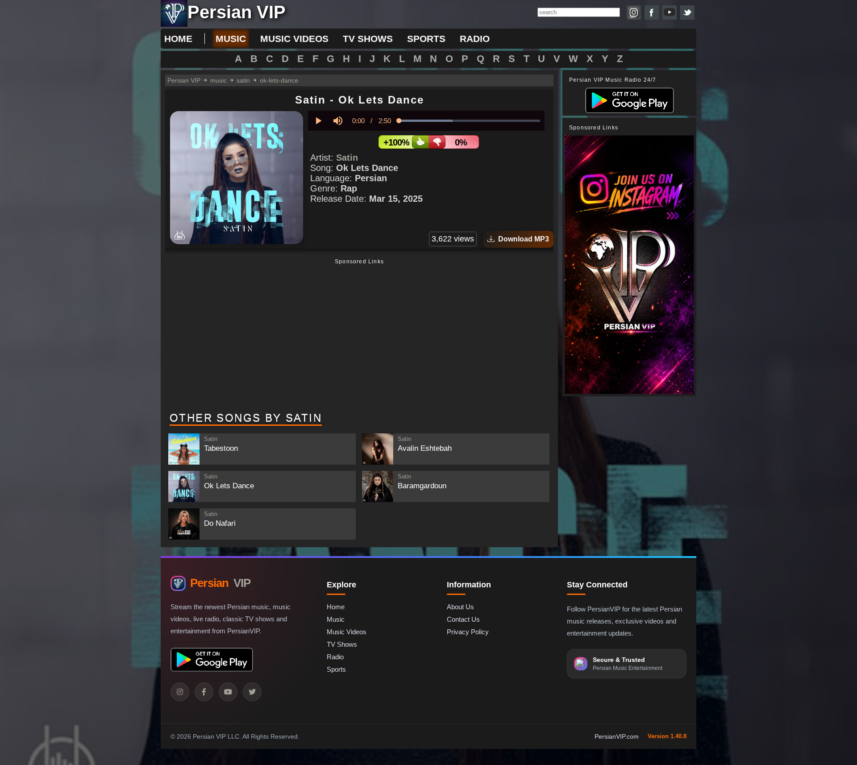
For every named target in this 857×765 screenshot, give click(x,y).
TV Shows (342, 644)
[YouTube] (228, 691)
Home (178, 38)
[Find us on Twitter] (687, 12)
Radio (335, 657)
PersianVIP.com (617, 736)
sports (426, 38)
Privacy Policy (468, 632)
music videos (294, 38)
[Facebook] (204, 691)
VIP (220, 583)
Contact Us (463, 619)
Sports (336, 669)
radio (475, 38)
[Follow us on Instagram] (634, 12)
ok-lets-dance (279, 80)
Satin (347, 157)
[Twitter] (252, 691)
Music (336, 619)
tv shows (368, 38)
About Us (460, 607)
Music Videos (346, 632)
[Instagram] (180, 691)
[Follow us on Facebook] (652, 12)
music (231, 38)
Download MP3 (522, 239)
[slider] (469, 121)
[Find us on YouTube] (669, 12)
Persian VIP (183, 80)
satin (243, 80)
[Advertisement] (359, 336)
